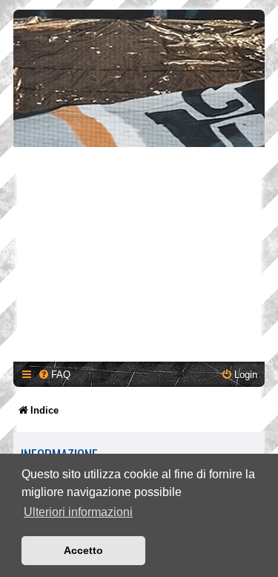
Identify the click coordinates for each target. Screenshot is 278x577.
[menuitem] (54, 374)
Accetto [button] (83, 550)
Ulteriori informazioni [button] (78, 512)
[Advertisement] (139, 256)
